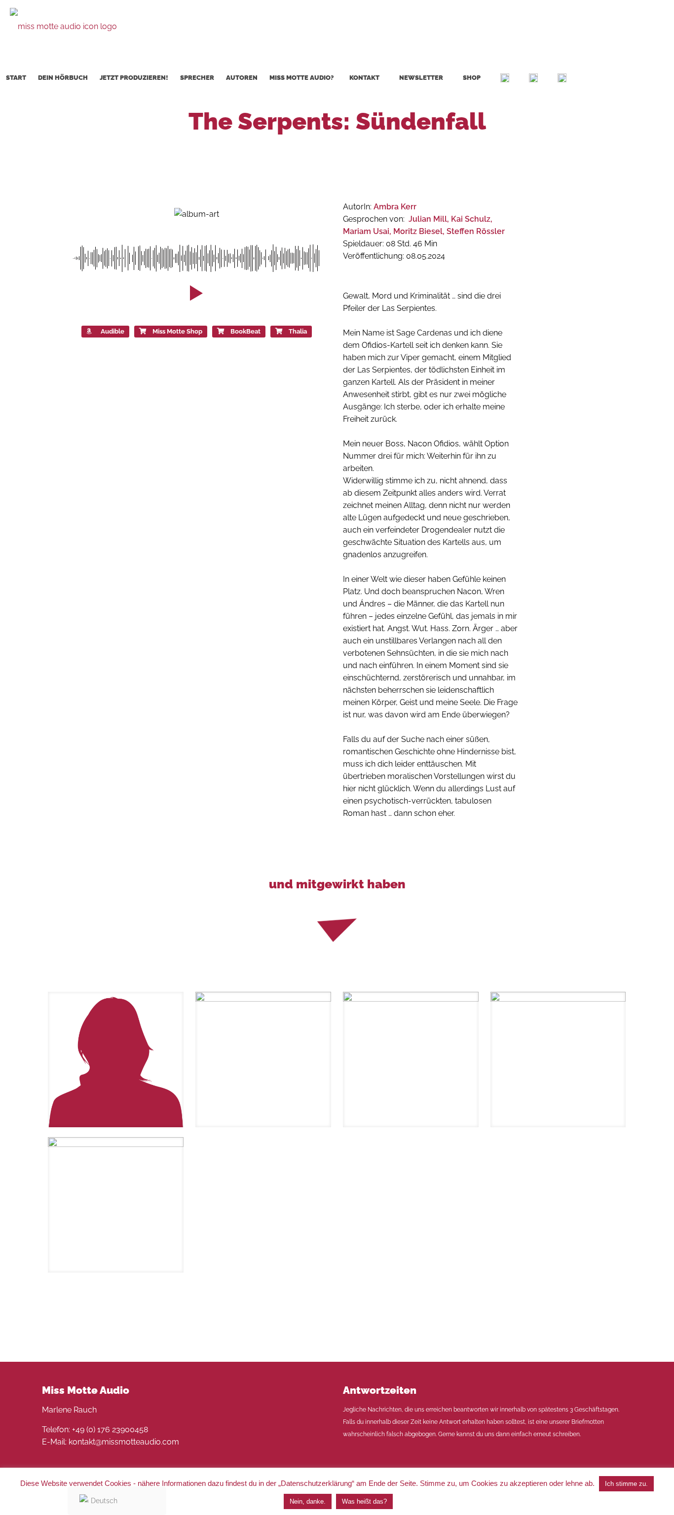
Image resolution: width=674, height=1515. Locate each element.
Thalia (298, 331)
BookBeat (245, 331)
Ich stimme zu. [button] (626, 1483)
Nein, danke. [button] (308, 1501)
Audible (112, 331)
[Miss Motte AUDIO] (63, 26)
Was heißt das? (364, 1501)
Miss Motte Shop (177, 331)
